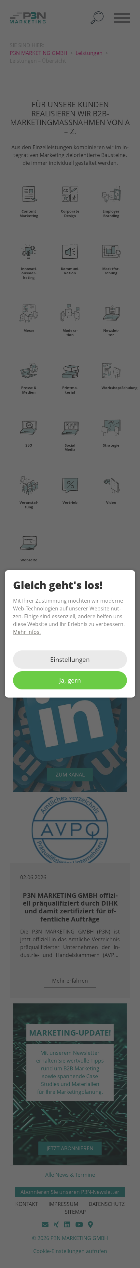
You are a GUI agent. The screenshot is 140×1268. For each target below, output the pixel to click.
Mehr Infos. (27, 631)
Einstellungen (70, 659)
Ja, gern (70, 680)
